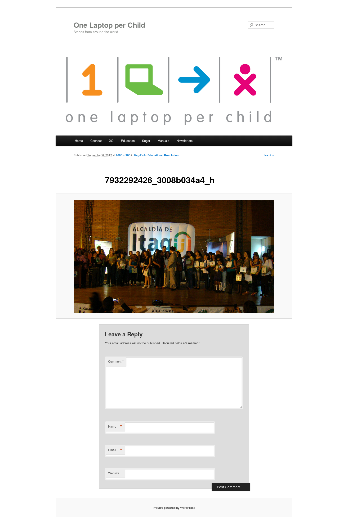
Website (113, 473)
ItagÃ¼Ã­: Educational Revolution (156, 155)
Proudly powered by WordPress (174, 508)
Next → (269, 155)
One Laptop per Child (109, 25)
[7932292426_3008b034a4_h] (174, 256)
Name (115, 426)
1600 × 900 (123, 155)
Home (79, 140)
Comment (116, 361)
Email (115, 450)
